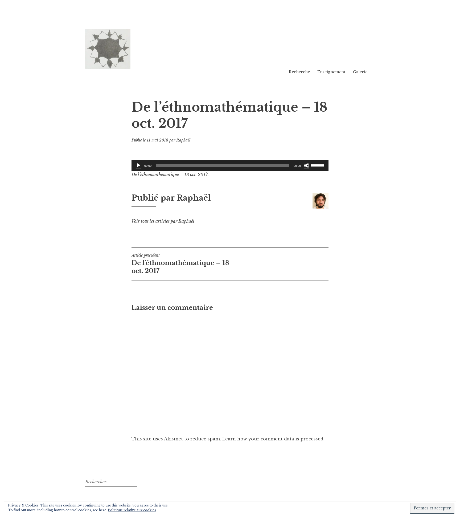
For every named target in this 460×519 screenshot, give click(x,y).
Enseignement (331, 72)
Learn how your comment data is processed (272, 438)
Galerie (360, 72)
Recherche (299, 72)
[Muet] (306, 165)
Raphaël (183, 140)
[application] (230, 165)
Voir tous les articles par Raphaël (163, 221)
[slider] (318, 165)
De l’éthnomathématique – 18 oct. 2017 (180, 264)
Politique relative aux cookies (132, 510)
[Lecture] (138, 165)
